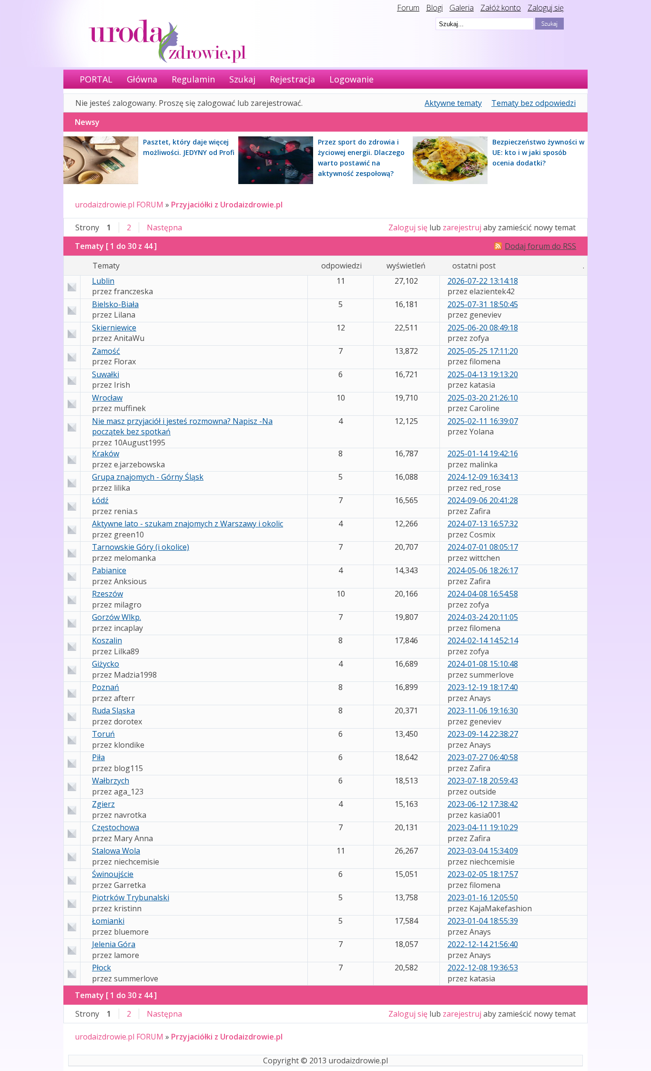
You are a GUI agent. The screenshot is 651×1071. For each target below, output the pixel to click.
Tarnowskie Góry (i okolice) (140, 547)
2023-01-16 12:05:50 (483, 897)
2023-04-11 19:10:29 (483, 827)
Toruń (103, 734)
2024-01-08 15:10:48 (483, 664)
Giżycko (105, 664)
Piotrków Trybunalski (130, 897)
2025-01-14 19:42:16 (483, 453)
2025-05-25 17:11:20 (483, 351)
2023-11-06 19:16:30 (483, 710)
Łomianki (108, 921)
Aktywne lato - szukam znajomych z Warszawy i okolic (187, 523)
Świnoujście (112, 874)
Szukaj (242, 79)
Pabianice (109, 570)
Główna (142, 79)
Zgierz (103, 804)
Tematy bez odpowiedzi (533, 103)
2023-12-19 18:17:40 (483, 687)
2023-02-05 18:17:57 (483, 874)
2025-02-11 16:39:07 (483, 421)
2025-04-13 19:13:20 (483, 374)
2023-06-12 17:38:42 (483, 804)
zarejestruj (462, 227)
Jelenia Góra (113, 944)
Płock (101, 967)
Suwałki (105, 374)
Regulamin (193, 79)
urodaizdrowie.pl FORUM (119, 204)
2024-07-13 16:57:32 (483, 523)
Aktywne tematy (453, 103)
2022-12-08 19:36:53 (483, 967)
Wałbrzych (110, 780)
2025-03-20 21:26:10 (483, 397)
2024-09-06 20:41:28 (483, 500)
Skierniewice (114, 327)
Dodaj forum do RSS (540, 246)
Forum (408, 7)
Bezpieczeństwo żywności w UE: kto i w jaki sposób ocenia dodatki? (538, 152)
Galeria (461, 7)
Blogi (434, 7)
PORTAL (96, 79)
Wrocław (107, 397)
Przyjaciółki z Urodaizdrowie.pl (227, 204)
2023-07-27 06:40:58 (483, 757)
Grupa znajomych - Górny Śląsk (147, 477)
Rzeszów (107, 593)
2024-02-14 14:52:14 (483, 640)
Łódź (100, 500)
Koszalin (107, 640)
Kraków (105, 453)
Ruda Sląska (113, 710)
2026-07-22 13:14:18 (483, 281)
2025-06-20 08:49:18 (483, 327)
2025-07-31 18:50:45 (483, 304)
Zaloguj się (546, 7)
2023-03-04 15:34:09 (483, 850)
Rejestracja (292, 79)
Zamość (106, 351)
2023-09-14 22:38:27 (483, 734)
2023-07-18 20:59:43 (483, 780)
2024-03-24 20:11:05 (483, 617)
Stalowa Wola (116, 850)
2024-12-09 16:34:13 (483, 477)
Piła (98, 757)
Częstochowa (115, 827)
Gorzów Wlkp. (116, 617)
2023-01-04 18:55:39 (483, 921)
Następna (164, 227)
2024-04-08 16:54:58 (483, 593)
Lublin (103, 281)
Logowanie (351, 79)
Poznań (105, 687)
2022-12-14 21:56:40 (483, 944)
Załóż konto (500, 7)
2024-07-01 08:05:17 (483, 547)
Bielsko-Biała (115, 304)
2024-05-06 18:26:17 (483, 570)
